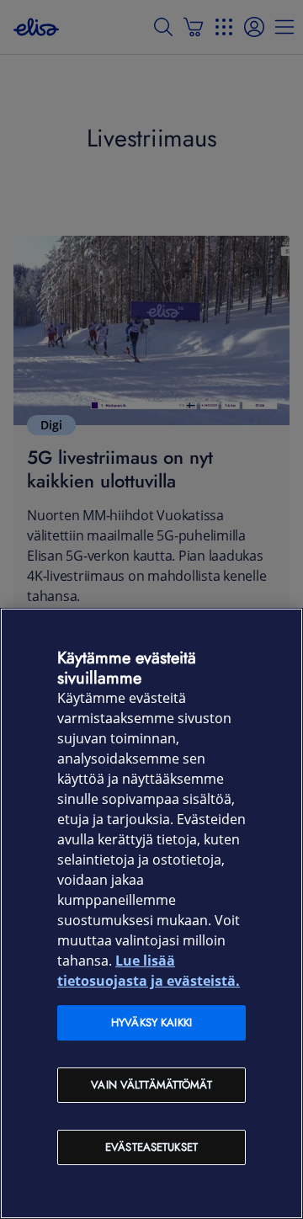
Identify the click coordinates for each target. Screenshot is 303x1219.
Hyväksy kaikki (151, 1022)
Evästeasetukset (151, 1147)
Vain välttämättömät (151, 1085)
